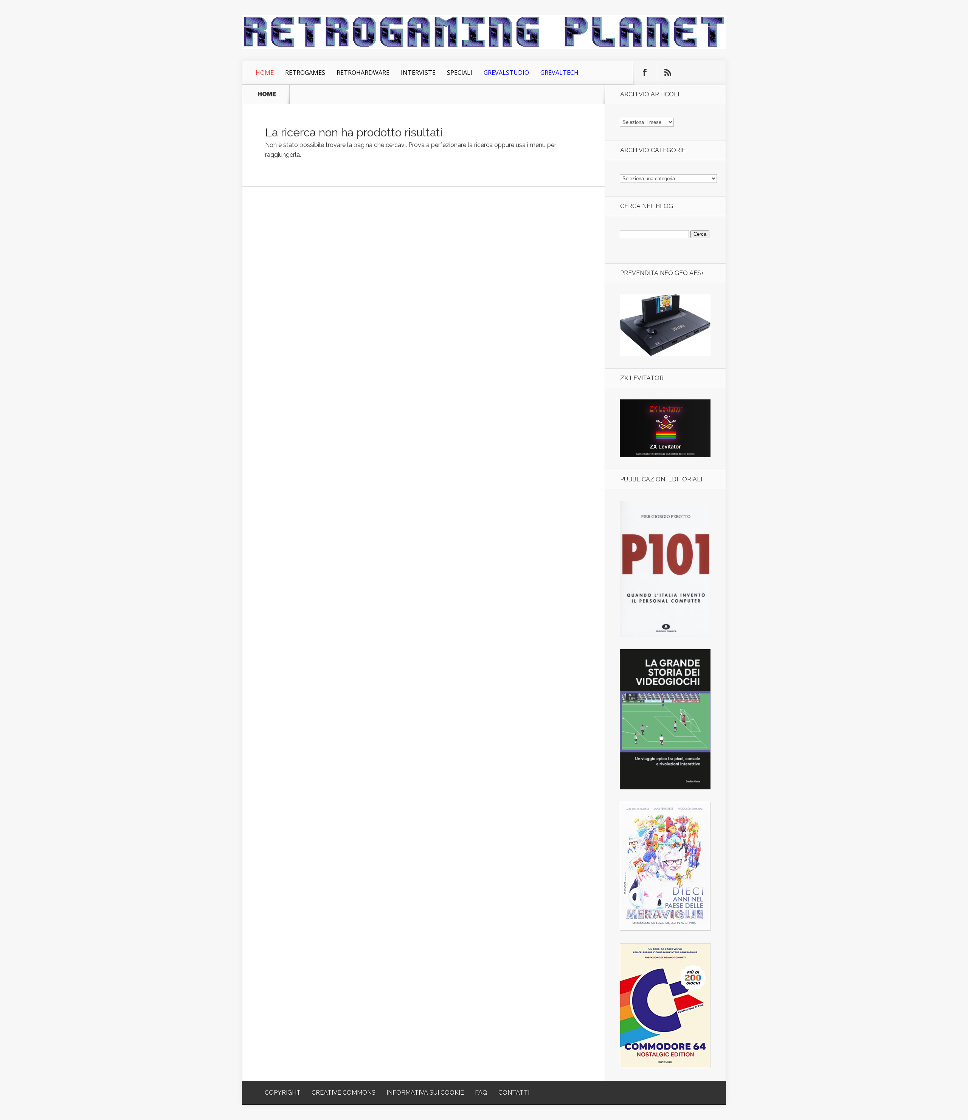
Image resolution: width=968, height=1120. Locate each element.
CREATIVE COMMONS (343, 1092)
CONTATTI (513, 1092)
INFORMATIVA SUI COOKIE (425, 1092)
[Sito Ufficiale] (665, 455)
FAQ (481, 1092)
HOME (267, 94)
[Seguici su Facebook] (644, 72)
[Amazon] (665, 353)
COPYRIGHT (283, 1092)
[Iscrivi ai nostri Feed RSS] (667, 72)
